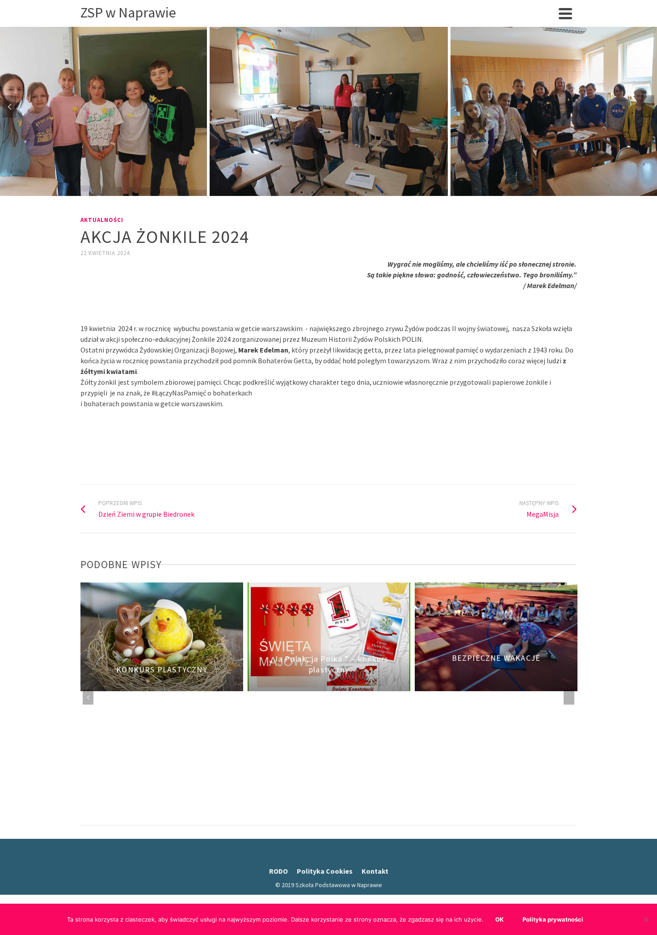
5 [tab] (333, 191)
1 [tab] (290, 191)
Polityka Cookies (325, 871)
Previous (9, 106)
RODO (278, 871)
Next (647, 106)
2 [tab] (301, 191)
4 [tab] (323, 191)
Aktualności (101, 220)
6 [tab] (344, 191)
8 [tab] (366, 191)
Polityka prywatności (552, 919)
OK (499, 919)
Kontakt (375, 871)
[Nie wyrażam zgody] (645, 919)
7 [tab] (355, 191)
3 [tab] (312, 191)
